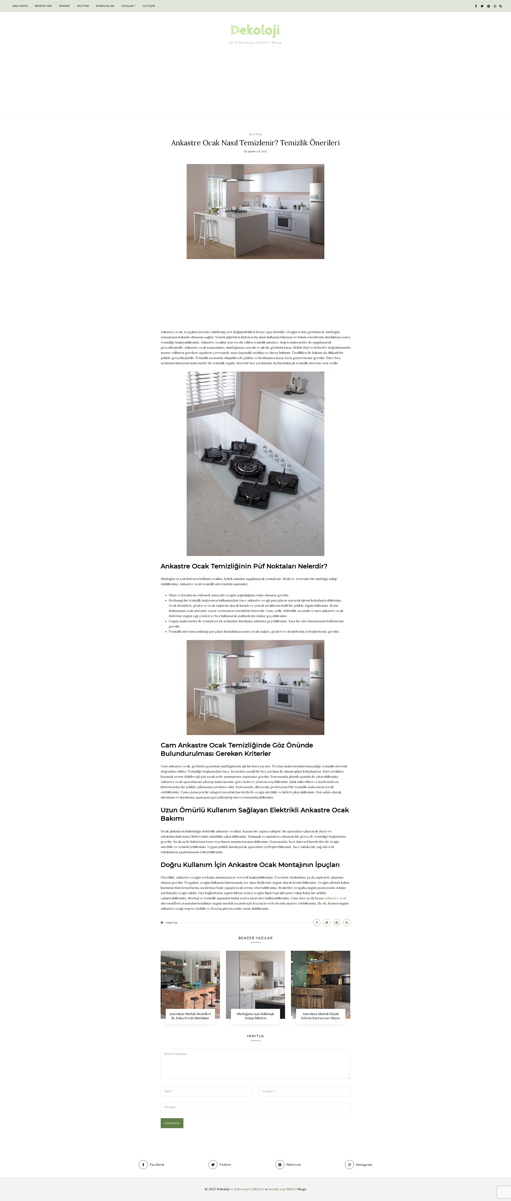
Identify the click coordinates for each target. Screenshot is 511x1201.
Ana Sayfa (20, 5)
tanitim (171, 922)
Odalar (128, 5)
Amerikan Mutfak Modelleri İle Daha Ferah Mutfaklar (190, 1016)
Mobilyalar (105, 5)
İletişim (149, 5)
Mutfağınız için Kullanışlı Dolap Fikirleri (255, 1016)
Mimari (64, 5)
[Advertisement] (255, 84)
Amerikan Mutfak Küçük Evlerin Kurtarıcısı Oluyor (320, 1016)
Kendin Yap (43, 5)
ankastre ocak (335, 898)
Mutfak (83, 5)
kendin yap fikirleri (283, 1189)
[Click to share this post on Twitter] (326, 922)
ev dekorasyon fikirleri (247, 1189)
